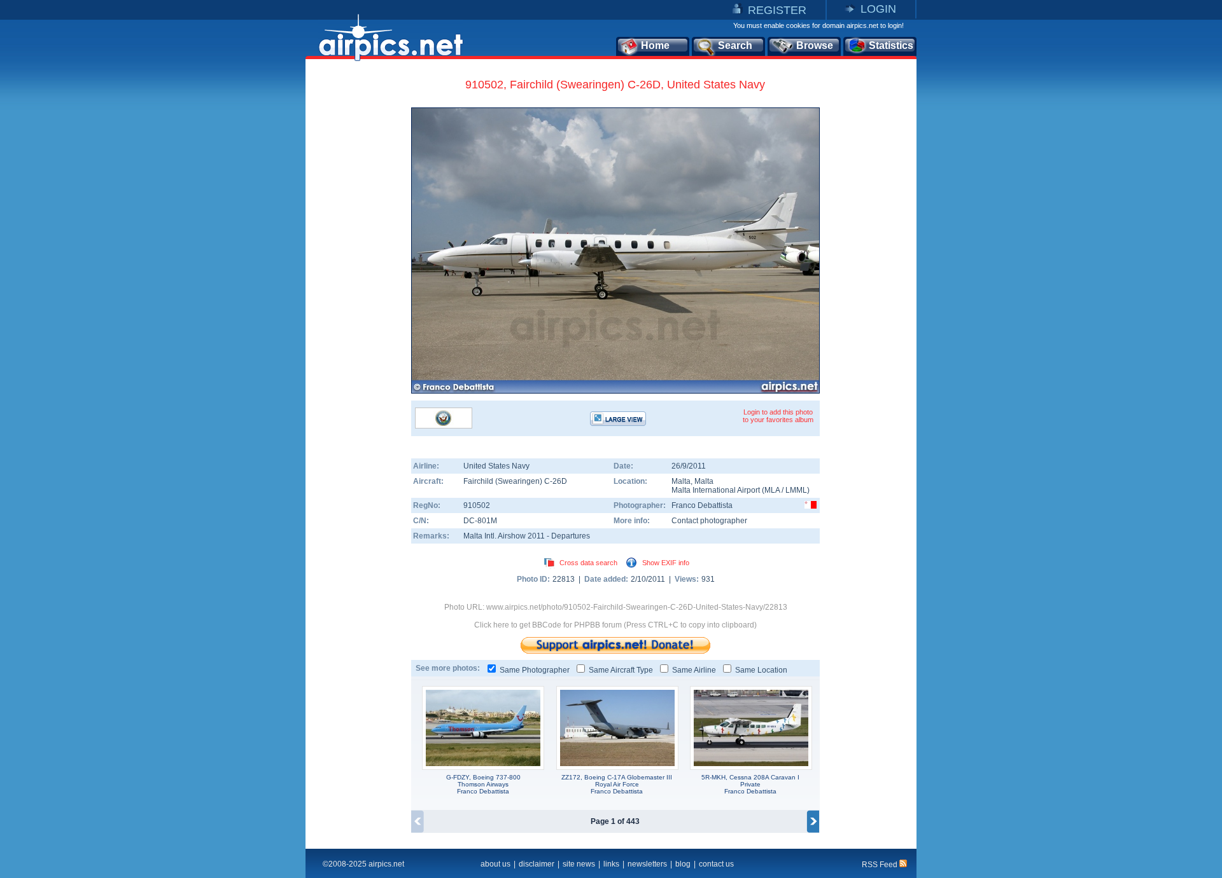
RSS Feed (880, 864)
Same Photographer (535, 670)
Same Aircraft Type (621, 670)
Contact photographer (709, 520)
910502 (476, 505)
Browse (814, 45)
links (611, 864)
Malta (681, 481)
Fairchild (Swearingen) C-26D (515, 481)
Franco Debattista (702, 505)
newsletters (647, 864)
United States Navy (496, 466)
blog (683, 864)
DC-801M (480, 520)
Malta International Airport (715, 490)
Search (735, 45)
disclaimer (536, 864)
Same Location (761, 670)
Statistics (891, 45)
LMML (796, 490)
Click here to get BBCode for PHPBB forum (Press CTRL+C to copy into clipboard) (615, 625)
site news (579, 864)
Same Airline (694, 670)
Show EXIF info (665, 562)
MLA (772, 490)
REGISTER (777, 10)
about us (495, 864)
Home (655, 45)
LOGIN (878, 9)
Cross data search (588, 562)
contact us (716, 864)
